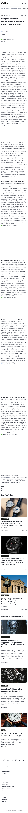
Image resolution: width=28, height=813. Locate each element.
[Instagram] (4, 760)
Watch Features (5, 637)
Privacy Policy (5, 782)
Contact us (4, 797)
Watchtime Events (6, 771)
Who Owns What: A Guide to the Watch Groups (12, 735)
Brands (7, 8)
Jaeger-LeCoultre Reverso (16, 8)
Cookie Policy (5, 784)
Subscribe (4, 801)
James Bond (4, 685)
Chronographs (5, 518)
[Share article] (2, 489)
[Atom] (23, 760)
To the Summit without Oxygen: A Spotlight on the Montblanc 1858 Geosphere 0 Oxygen (12, 644)
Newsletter (4, 799)
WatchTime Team (7, 15)
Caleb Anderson (4, 609)
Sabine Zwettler (4, 530)
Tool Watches (5, 556)
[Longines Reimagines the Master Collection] (14, 507)
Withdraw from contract (7, 791)
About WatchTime (6, 767)
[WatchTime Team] (2, 15)
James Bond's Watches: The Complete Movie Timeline (11, 691)
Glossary (4, 773)
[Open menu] (22, 3)
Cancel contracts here (7, 788)
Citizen (3, 730)
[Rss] (20, 760)
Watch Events (5, 595)
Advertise (4, 769)
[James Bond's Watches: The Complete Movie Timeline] (14, 675)
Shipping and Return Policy (8, 786)
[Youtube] (12, 760)
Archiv (2, 486)
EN (25, 3)
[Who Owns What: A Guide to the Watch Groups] (14, 720)
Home (2, 8)
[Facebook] (8, 760)
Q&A (3, 804)
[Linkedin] (16, 760)
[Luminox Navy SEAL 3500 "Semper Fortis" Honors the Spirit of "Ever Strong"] (14, 545)
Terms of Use (5, 780)
